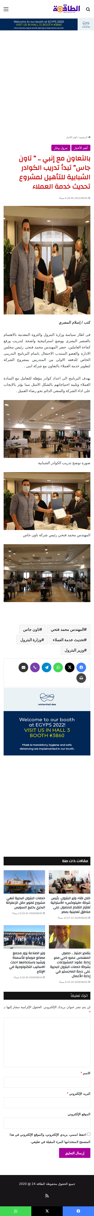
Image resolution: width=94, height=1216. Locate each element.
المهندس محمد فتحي (67, 629)
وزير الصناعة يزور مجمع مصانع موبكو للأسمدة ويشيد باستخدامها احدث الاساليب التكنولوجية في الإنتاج (27, 962)
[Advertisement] (47, 85)
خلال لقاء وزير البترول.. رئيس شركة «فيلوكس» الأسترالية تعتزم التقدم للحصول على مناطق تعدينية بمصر (70, 905)
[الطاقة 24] (62, 8)
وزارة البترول (30, 639)
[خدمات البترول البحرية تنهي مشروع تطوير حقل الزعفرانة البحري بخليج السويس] (24, 882)
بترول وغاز (61, 148)
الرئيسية (83, 137)
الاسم (85, 1073)
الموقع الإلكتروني (79, 1114)
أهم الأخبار (71, 137)
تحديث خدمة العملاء (68, 639)
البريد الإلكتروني (78, 1093)
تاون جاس (31, 629)
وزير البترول (74, 650)
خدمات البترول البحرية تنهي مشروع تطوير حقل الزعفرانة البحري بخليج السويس (25, 902)
